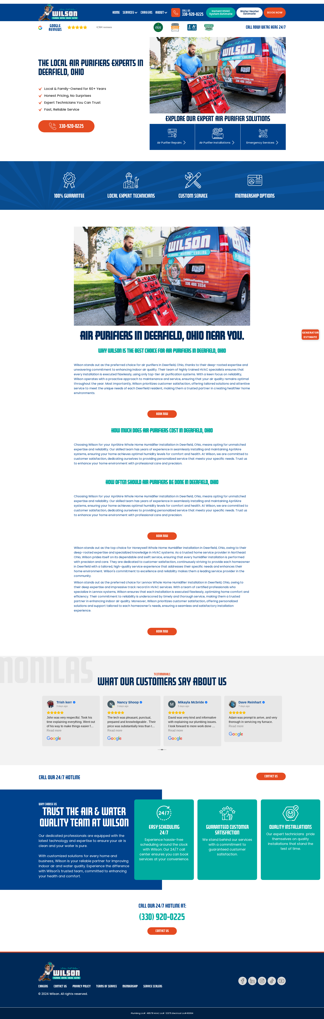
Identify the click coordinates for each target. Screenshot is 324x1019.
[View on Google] (56, 704)
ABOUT (159, 12)
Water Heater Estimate (249, 12)
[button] (130, 12)
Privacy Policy (81, 986)
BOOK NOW (274, 12)
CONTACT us (271, 776)
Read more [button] (59, 730)
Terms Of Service (106, 986)
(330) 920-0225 (162, 917)
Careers (43, 986)
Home (116, 12)
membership (130, 986)
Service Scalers (152, 986)
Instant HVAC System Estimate (220, 12)
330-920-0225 (192, 14)
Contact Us (60, 986)
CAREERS (146, 12)
